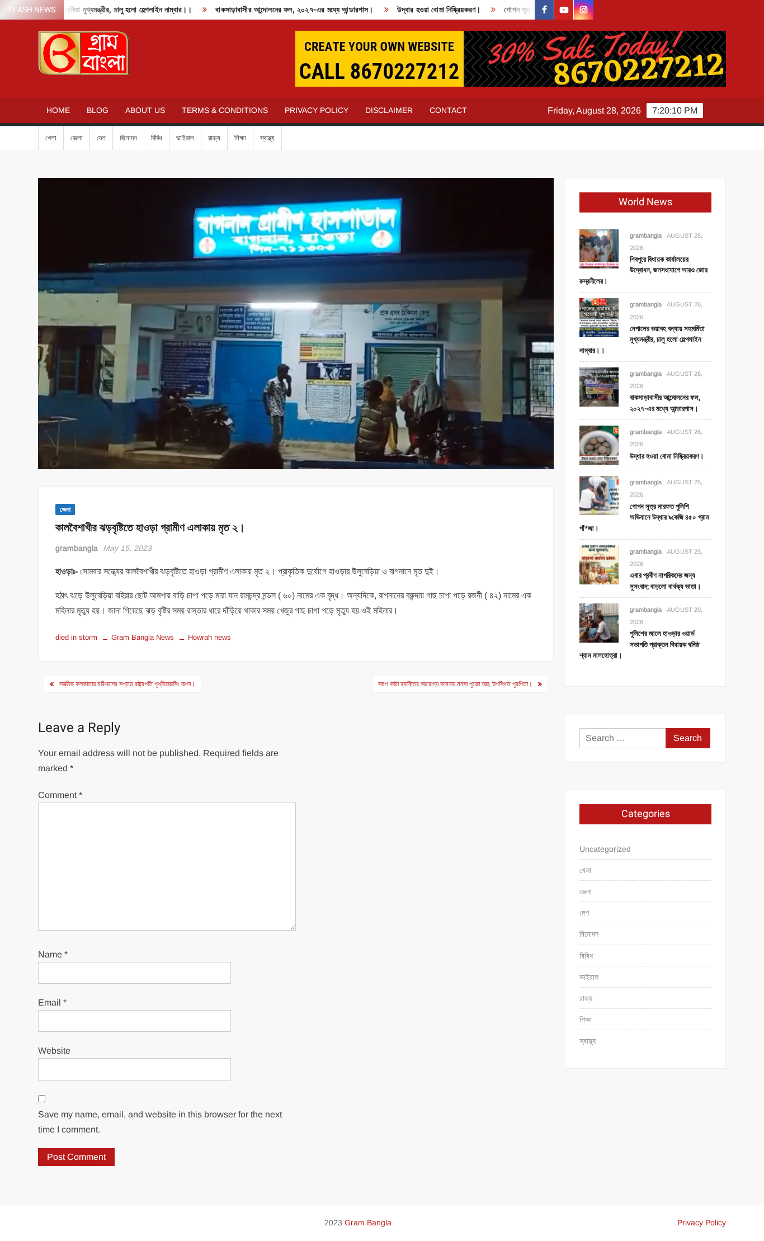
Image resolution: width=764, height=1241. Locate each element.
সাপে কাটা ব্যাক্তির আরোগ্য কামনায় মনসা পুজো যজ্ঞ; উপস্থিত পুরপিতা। (455, 684)
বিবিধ (156, 138)
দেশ (101, 138)
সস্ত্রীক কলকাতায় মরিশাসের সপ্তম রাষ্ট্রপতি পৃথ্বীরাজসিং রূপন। (127, 684)
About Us (145, 110)
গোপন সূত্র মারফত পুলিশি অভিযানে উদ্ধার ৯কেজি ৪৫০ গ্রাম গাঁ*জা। (644, 517)
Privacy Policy (316, 110)
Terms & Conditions (225, 110)
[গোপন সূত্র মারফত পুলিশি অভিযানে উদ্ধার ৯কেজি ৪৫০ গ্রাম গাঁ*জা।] (599, 495)
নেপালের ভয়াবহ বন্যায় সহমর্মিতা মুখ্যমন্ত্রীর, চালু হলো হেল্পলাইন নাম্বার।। (642, 339)
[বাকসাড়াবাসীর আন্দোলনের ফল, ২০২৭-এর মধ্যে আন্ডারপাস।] (599, 386)
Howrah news (209, 637)
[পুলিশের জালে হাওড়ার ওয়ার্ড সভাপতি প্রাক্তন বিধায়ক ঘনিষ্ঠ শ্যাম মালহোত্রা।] (599, 622)
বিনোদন (128, 138)
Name (53, 954)
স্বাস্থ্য (267, 138)
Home (58, 110)
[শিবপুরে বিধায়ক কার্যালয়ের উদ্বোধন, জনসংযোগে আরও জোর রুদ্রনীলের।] (599, 248)
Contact (448, 110)
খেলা (50, 138)
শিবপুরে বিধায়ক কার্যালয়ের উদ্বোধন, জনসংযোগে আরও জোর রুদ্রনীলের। (643, 270)
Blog (98, 110)
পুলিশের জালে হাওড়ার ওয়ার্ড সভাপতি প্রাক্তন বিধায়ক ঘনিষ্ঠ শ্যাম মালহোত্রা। (639, 644)
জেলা (76, 138)
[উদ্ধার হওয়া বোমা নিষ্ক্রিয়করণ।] (599, 445)
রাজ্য (214, 138)
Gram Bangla (368, 1222)
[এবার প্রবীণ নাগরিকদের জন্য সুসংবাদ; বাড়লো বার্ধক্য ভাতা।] (599, 564)
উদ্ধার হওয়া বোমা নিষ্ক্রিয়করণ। (408, 10)
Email (52, 1002)
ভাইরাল (185, 138)
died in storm (76, 637)
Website (54, 1050)
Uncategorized (605, 848)
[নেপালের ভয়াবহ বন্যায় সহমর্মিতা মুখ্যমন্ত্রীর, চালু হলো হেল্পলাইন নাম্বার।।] (599, 317)
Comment (60, 795)
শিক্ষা (240, 138)
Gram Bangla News (142, 637)
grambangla (76, 548)
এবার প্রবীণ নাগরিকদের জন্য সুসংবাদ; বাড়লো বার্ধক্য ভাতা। (665, 581)
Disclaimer (389, 110)
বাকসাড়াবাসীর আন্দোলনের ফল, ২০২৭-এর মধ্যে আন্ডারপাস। (263, 10)
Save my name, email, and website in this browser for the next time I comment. (160, 1122)
